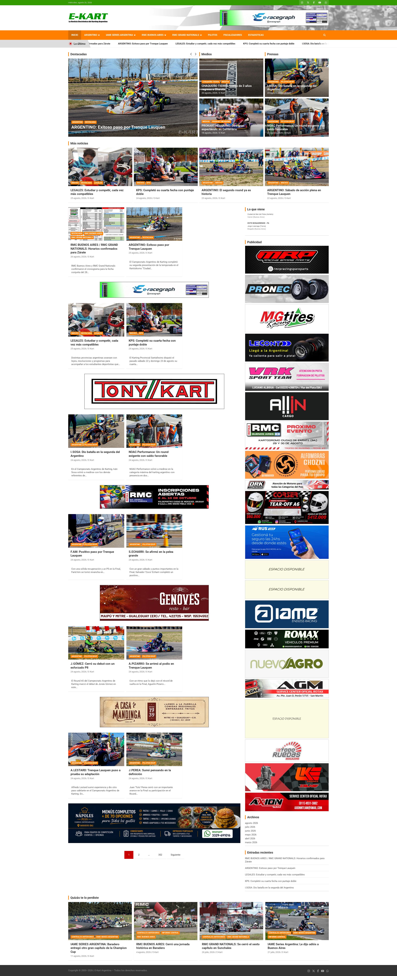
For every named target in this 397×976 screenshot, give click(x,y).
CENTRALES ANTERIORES (82, 937)
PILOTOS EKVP (287, 82)
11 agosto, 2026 (78, 956)
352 (160, 854)
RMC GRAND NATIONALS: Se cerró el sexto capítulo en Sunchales (231, 946)
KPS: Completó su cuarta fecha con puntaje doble (194, 43)
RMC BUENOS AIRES (152, 35)
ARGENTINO (90, 35)
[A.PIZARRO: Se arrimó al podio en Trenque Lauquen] (154, 643)
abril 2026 (250, 838)
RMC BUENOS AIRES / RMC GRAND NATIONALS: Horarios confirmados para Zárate (328, 43)
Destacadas (78, 54)
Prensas (272, 54)
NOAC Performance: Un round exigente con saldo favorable (296, 127)
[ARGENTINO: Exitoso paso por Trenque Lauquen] (154, 224)
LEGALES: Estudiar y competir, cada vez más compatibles (131, 43)
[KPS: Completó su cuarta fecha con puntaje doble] (154, 320)
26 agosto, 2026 (79, 132)
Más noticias (79, 143)
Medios (206, 54)
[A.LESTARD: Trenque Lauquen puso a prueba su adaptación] (96, 749)
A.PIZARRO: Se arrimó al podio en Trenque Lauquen (151, 665)
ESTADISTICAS (256, 35)
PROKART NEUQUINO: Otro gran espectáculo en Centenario (223, 127)
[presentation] (191, 54)
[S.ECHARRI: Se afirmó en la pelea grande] (154, 531)
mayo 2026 (250, 834)
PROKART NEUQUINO (221, 121)
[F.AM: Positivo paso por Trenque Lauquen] (96, 531)
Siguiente (175, 854)
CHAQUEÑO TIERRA (211, 82)
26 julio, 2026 (208, 952)
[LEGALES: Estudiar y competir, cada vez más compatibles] (96, 320)
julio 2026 (250, 827)
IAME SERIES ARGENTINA (119, 35)
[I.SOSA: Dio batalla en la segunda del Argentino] (96, 431)
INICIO (74, 35)
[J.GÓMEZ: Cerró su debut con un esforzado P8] (96, 643)
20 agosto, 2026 (209, 93)
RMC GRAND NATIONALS (185, 35)
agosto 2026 (251, 823)
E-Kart (92, 132)
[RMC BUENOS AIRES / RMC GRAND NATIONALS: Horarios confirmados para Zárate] (96, 224)
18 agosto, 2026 (209, 133)
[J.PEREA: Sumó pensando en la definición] (154, 749)
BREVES (74, 183)
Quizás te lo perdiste (84, 898)
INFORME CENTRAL (170, 933)
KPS (148, 183)
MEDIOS (225, 82)
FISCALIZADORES (232, 35)
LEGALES (98, 183)
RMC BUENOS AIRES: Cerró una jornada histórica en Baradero (163, 946)
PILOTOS (212, 35)
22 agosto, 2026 (275, 198)
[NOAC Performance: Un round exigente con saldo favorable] (154, 431)
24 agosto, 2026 (275, 93)
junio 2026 (250, 830)
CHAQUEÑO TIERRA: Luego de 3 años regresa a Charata (227, 87)
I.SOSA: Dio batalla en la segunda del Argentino (252, 43)
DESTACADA (77, 117)
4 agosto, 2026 (143, 952)
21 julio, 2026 (274, 952)
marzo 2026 (251, 842)
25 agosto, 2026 (78, 198)
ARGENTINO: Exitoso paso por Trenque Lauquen (149, 246)
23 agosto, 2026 (209, 198)
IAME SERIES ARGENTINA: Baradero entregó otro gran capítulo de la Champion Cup (99, 948)
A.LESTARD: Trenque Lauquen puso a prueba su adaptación (95, 772)
